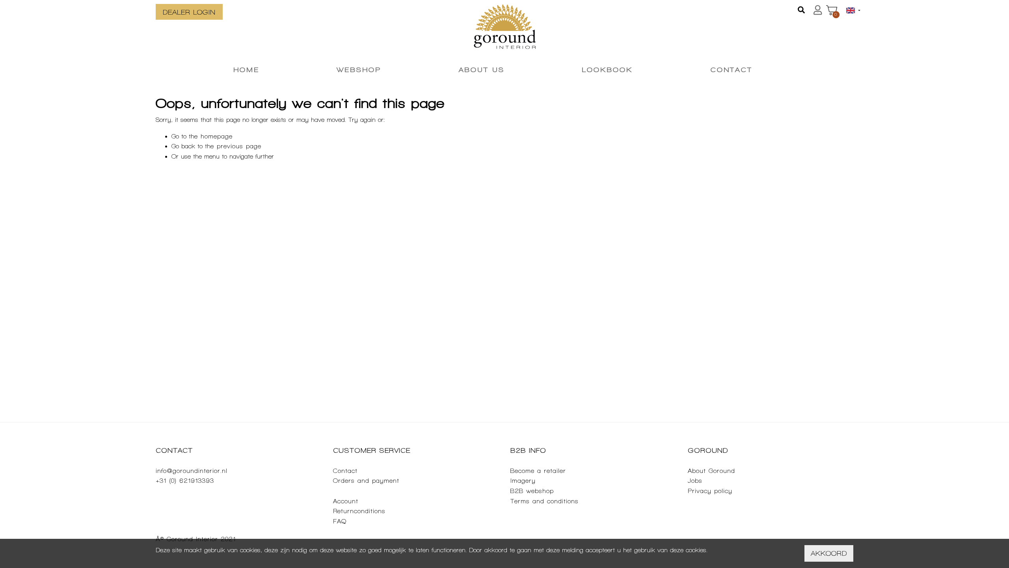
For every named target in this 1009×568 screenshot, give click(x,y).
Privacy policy (710, 491)
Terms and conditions (544, 501)
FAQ (339, 521)
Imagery (523, 480)
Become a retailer (538, 470)
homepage (217, 136)
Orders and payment (366, 480)
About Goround (711, 470)
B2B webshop (532, 491)
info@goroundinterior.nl (191, 470)
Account (345, 501)
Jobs (695, 480)
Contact (345, 470)
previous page (239, 146)
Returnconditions (359, 511)
